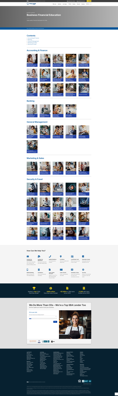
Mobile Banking (30, 272)
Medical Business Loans (57, 366)
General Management (33, 41)
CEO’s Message (82, 355)
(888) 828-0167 (82, 1)
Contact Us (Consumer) (29, 260)
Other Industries (55, 373)
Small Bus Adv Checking (70, 356)
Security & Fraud (32, 44)
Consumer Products (30, 370)
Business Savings (69, 358)
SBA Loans (28, 353)
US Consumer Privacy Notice (84, 367)
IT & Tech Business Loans (57, 363)
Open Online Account (51, 273)
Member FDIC (82, 374)
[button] (33, 67)
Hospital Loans (55, 361)
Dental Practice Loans (56, 358)
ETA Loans (41, 361)
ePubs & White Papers (30, 367)
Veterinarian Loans (56, 372)
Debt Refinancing (42, 358)
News (81, 357)
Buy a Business (42, 355)
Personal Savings (69, 368)
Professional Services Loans (57, 368)
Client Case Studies (30, 364)
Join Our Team (82, 360)
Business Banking (32, 28)
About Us (81, 353)
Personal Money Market (70, 369)
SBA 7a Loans (29, 356)
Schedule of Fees (75, 272)
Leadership (81, 354)
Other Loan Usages (43, 368)
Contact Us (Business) (40, 260)
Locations (62, 259)
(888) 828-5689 (72, 1)
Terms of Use (82, 365)
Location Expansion (43, 363)
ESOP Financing (42, 360)
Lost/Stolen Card (75, 259)
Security (84, 272)
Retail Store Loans (56, 370)
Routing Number (82, 372)
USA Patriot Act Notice (83, 371)
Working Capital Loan (43, 367)
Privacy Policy (82, 366)
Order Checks (63, 272)
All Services (68, 353)
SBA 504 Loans (29, 357)
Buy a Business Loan (30, 355)
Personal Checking (69, 367)
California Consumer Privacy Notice (85, 368)
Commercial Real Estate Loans (57, 356)
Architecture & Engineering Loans (58, 353)
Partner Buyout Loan (43, 365)
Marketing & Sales (32, 42)
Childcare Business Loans (57, 354)
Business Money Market (70, 359)
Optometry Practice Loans (57, 367)
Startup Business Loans (43, 366)
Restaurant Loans (56, 369)
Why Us (81, 356)
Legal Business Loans (56, 364)
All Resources (29, 371)
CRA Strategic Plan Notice (84, 375)
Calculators (40, 272)
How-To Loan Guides (30, 362)
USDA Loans (28, 359)
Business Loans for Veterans (44, 354)
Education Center (86, 259)
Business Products (29, 369)
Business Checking (69, 355)
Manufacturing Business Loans (58, 365)
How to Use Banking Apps (71, 361)
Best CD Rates (69, 354)
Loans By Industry (29, 365)
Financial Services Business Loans (58, 359)
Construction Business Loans (57, 357)
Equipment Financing (43, 359)
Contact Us (81, 362)
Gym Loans (55, 360)
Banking (30, 39)
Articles (28, 368)
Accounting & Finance (33, 38)
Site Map (81, 361)
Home (28, 28)
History (81, 359)
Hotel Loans (55, 362)
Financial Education (69, 362)
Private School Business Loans (58, 371)
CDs (67, 357)
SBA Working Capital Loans (31, 358)
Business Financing (43, 353)
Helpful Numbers (52, 259)
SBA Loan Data (29, 363)
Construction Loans (43, 357)
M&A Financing (42, 364)
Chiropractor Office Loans (57, 355)
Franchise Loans (29, 354)
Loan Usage (28, 366)
